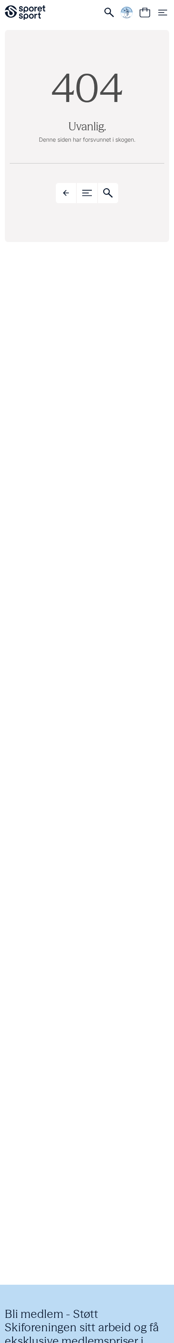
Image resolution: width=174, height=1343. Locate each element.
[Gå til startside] (25, 12)
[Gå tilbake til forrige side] (66, 193)
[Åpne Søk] (109, 12)
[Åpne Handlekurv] (144, 12)
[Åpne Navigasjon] (162, 12)
